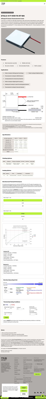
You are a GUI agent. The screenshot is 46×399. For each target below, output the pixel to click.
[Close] (27, 384)
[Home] (3, 4)
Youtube (41, 392)
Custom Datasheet (15, 397)
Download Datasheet (28, 397)
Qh (22, 205)
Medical (15, 368)
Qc (22, 200)
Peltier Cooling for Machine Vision (36, 73)
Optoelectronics (17, 370)
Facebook (44, 392)
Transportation (17, 374)
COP (23, 203)
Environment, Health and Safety (27, 382)
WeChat (38, 392)
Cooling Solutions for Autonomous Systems (14, 78)
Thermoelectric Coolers (27, 366)
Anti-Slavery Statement (18, 379)
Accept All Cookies (24, 387)
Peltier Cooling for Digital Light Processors (14, 81)
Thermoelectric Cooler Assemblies (27, 368)
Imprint (15, 381)
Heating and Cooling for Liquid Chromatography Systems (17, 84)
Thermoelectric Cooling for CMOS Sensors (14, 75)
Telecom (16, 372)
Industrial (16, 366)
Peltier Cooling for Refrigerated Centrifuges (14, 73)
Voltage (22, 213)
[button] (42, 396)
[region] (15, 390)
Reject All (24, 390)
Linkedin (35, 392)
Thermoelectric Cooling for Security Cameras (14, 87)
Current (22, 216)
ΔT (22, 219)
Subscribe (37, 374)
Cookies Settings (24, 394)
